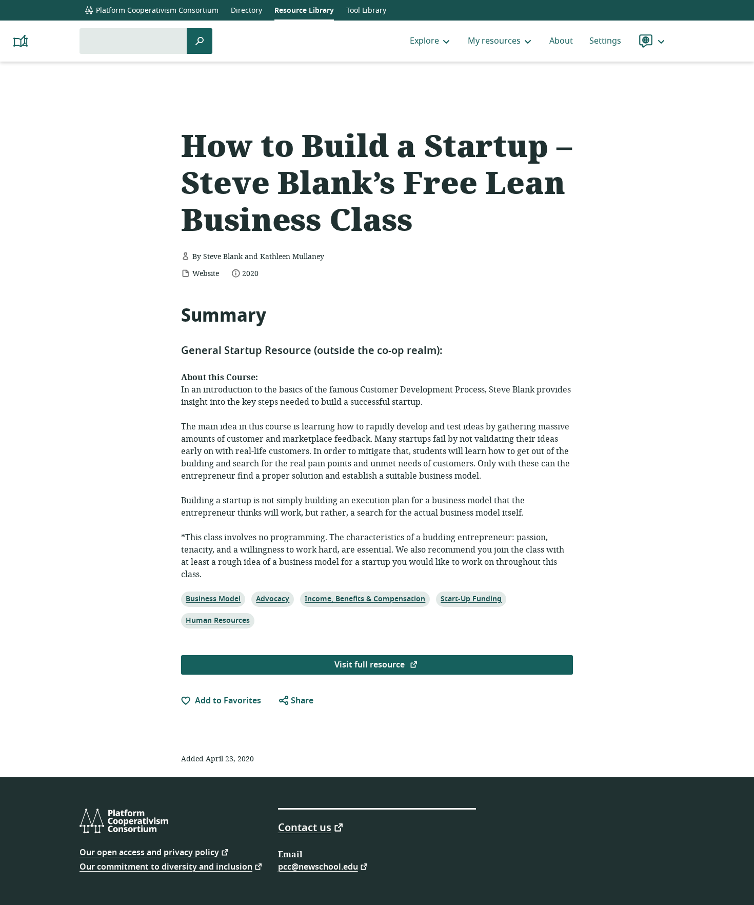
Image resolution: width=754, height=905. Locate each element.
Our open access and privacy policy (149, 852)
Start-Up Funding (471, 598)
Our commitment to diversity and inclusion (166, 866)
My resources (494, 41)
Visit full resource (370, 665)
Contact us (304, 827)
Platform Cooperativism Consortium (156, 10)
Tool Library (366, 10)
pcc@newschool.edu (318, 866)
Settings (605, 41)
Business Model (213, 598)
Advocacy (272, 598)
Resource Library (304, 10)
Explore (424, 41)
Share (301, 701)
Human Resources (217, 620)
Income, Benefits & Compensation (364, 598)
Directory (246, 10)
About (561, 41)
